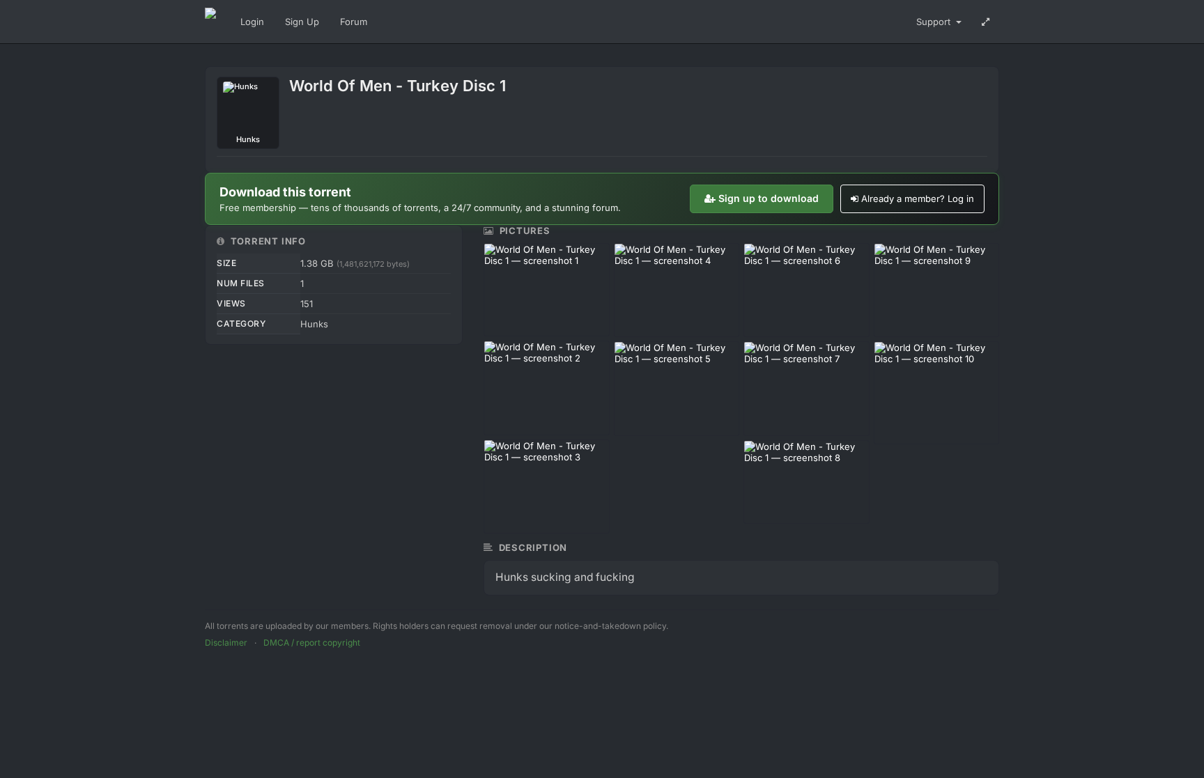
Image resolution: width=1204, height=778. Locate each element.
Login (252, 21)
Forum (353, 21)
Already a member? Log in (917, 198)
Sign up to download (768, 198)
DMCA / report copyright (311, 642)
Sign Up (302, 21)
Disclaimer (226, 642)
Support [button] (934, 21)
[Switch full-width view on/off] (985, 22)
